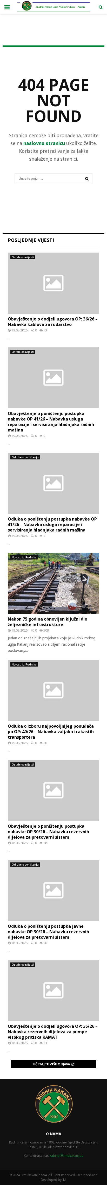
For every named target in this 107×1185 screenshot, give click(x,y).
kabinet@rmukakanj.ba (66, 1155)
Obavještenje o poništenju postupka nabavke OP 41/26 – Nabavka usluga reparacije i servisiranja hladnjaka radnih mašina (51, 422)
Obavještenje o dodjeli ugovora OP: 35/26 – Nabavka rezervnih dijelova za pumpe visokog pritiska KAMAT (53, 1031)
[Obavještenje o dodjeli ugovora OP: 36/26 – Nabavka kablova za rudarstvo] (53, 283)
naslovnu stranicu (44, 143)
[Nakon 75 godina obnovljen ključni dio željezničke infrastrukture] (53, 583)
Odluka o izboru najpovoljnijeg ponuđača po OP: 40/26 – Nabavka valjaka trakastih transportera (51, 731)
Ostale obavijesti (23, 257)
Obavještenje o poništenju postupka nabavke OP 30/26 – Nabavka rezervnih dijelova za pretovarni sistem (48, 831)
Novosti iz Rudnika (24, 557)
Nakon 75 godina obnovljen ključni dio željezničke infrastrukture (47, 621)
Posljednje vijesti (31, 240)
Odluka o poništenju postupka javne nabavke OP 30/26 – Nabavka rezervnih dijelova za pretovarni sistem (48, 931)
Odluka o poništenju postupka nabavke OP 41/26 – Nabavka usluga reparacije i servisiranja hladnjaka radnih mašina (52, 524)
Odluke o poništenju (25, 457)
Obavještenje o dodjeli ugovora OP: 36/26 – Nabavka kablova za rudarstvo (53, 321)
